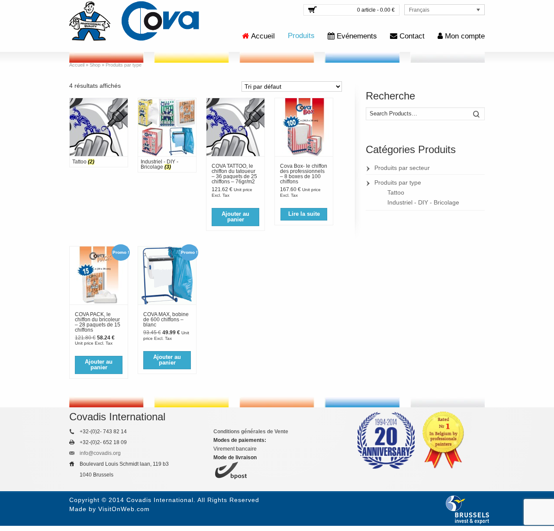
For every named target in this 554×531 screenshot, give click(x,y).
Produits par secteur (402, 167)
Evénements (357, 36)
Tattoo (395, 192)
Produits (301, 36)
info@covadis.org (100, 453)
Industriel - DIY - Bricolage (423, 202)
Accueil (263, 36)
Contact (412, 36)
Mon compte (465, 36)
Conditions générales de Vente (250, 432)
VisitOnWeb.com (124, 508)
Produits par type (397, 182)
